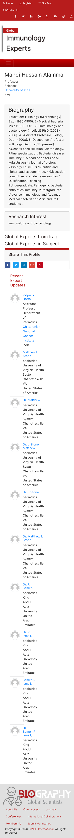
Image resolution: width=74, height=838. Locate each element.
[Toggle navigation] (8, 63)
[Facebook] (15, 16)
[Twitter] (23, 16)
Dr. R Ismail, (27, 634)
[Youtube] (55, 16)
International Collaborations (44, 816)
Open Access (31, 809)
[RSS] (47, 16)
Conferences (14, 816)
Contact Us (13, 10)
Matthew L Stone (30, 354)
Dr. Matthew (31, 400)
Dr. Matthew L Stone (33, 538)
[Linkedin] (31, 16)
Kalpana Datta (28, 297)
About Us (11, 809)
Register (27, 3)
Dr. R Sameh (27, 586)
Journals (51, 809)
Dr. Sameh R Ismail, (29, 731)
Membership (13, 823)
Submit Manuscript (39, 823)
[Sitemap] (71, 16)
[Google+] (39, 16)
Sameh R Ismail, (29, 681)
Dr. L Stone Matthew (31, 446)
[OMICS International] (37, 796)
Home (9, 3)
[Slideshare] (63, 16)
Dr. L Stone (31, 492)
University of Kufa (17, 90)
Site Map (46, 3)
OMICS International (41, 829)
